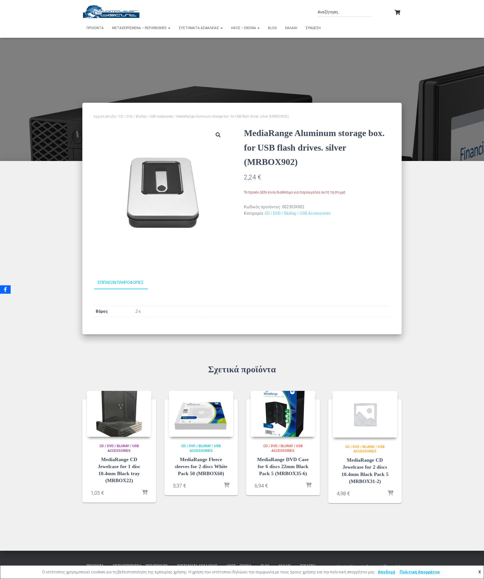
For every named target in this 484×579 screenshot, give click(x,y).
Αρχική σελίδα (105, 116)
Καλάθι (291, 28)
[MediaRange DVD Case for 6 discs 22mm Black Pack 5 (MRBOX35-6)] (283, 414)
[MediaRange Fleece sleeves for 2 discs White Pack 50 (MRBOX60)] (201, 414)
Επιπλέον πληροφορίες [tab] (121, 282)
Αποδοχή (386, 572)
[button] (168, 28)
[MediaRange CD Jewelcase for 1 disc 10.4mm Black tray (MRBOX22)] (119, 414)
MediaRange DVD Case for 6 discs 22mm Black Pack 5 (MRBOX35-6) (283, 466)
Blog (272, 28)
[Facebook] (5, 289)
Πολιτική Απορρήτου (420, 572)
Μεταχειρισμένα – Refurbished (139, 28)
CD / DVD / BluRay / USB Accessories (146, 116)
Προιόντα (95, 28)
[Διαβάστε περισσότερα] (145, 493)
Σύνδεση (313, 28)
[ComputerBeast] (111, 12)
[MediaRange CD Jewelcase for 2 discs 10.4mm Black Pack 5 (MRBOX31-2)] (365, 414)
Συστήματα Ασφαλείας (199, 28)
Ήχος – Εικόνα (244, 28)
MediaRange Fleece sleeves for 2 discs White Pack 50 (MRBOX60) (201, 466)
